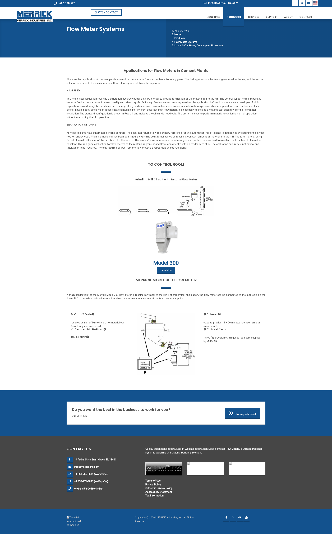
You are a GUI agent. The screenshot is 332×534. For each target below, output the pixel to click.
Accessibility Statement (158, 492)
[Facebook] (295, 3)
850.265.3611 (67, 3)
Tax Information (154, 495)
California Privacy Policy (158, 488)
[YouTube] (309, 3)
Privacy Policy (153, 484)
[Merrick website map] (246, 519)
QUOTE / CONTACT (106, 12)
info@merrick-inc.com (223, 3)
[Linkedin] (302, 3)
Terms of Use (153, 480)
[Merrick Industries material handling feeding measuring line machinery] (35, 16)
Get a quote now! (246, 414)
